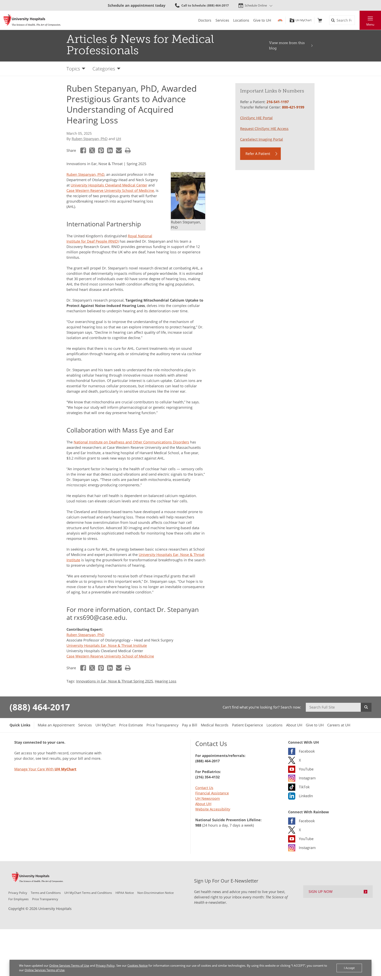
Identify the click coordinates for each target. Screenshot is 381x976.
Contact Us (204, 787)
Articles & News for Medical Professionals (140, 44)
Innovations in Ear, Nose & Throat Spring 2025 (114, 681)
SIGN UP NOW (321, 891)
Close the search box (357, 20)
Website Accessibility (212, 809)
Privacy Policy (105, 965)
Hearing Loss (165, 681)
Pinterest (101, 150)
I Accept (349, 968)
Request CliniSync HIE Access (264, 128)
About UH (203, 803)
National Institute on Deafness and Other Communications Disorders (131, 442)
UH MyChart (303, 20)
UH (118, 138)
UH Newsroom (207, 798)
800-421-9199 (293, 107)
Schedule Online (256, 5)
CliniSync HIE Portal (256, 117)
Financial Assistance (212, 793)
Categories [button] (103, 68)
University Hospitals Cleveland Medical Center (109, 185)
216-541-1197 (278, 101)
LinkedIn (110, 150)
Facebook (83, 150)
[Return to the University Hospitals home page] (32, 20)
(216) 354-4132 (207, 777)
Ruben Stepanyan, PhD (85, 174)
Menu (370, 24)
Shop (319, 20)
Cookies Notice (137, 965)
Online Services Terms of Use (69, 965)
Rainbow (280, 20)
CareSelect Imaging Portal (261, 139)
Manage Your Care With (45, 769)
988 (198, 825)
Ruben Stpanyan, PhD (90, 138)
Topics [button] (73, 68)
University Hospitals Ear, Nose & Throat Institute (106, 645)
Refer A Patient (257, 153)
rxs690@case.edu (100, 617)
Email (119, 150)
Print (128, 150)
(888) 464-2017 (40, 707)
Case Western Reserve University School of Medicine (110, 190)
